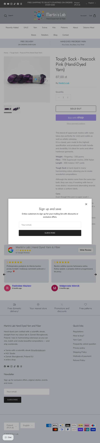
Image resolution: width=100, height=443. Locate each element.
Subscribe (50, 233)
